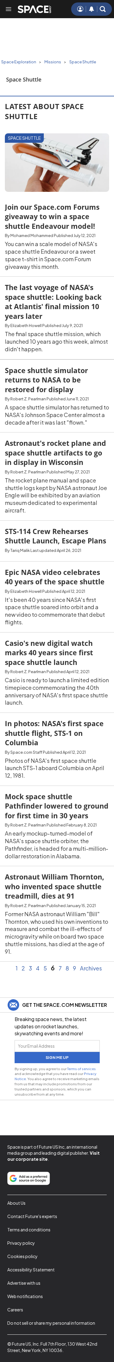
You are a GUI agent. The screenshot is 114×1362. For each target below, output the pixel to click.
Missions (52, 61)
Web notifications (25, 1296)
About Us (16, 1203)
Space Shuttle (82, 61)
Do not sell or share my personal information (51, 1323)
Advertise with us (23, 1283)
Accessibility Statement (31, 1269)
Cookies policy (22, 1256)
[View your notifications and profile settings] (91, 9)
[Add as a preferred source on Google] (28, 1178)
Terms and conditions (28, 1229)
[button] (103, 9)
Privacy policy (21, 1243)
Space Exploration (18, 61)
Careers (15, 1309)
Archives (91, 968)
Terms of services (81, 1069)
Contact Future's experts (32, 1216)
